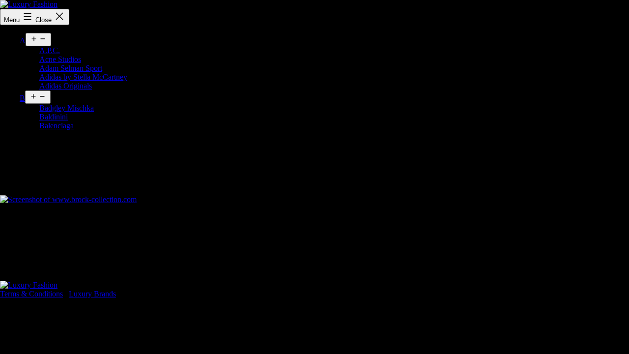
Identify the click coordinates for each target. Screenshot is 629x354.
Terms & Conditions (31, 294)
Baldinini (53, 117)
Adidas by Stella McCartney (83, 77)
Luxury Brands (92, 294)
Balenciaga (56, 125)
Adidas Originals (65, 86)
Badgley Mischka (66, 108)
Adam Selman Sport (70, 68)
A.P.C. (49, 50)
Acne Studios (60, 59)
